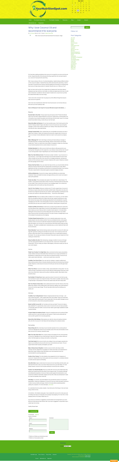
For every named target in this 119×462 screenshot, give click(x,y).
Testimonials (73, 56)
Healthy (72, 44)
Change (72, 40)
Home (30, 20)
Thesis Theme (87, 455)
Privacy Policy (48, 454)
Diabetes (72, 41)
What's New (73, 67)
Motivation (73, 50)
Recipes (72, 54)
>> (89, 1)
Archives (62, 446)
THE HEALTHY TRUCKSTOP (76, 57)
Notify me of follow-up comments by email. (38, 436)
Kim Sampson (32, 33)
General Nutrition (74, 43)
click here (51, 384)
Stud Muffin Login (34, 454)
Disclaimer (54, 454)
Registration (41, 23)
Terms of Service (41, 454)
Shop (72, 20)
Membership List (32, 23)
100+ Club (73, 37)
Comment (51, 418)
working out (73, 69)
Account (86, 20)
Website (31, 428)
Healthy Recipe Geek (49, 33)
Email (30, 423)
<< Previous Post (33, 411)
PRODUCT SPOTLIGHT (75, 53)
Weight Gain (73, 65)
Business (72, 39)
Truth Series (73, 62)
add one (37, 414)
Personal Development (75, 52)
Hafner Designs (87, 456)
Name (30, 418)
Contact (79, 20)
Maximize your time (74, 49)
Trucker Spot (73, 61)
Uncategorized (74, 63)
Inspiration (73, 48)
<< (72, 1)
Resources (65, 20)
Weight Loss (73, 66)
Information (73, 46)
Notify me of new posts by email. (36, 438)
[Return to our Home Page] (48, 9)
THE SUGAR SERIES (75, 59)
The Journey (73, 58)
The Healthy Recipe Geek (39, 20)
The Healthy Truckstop (54, 20)
